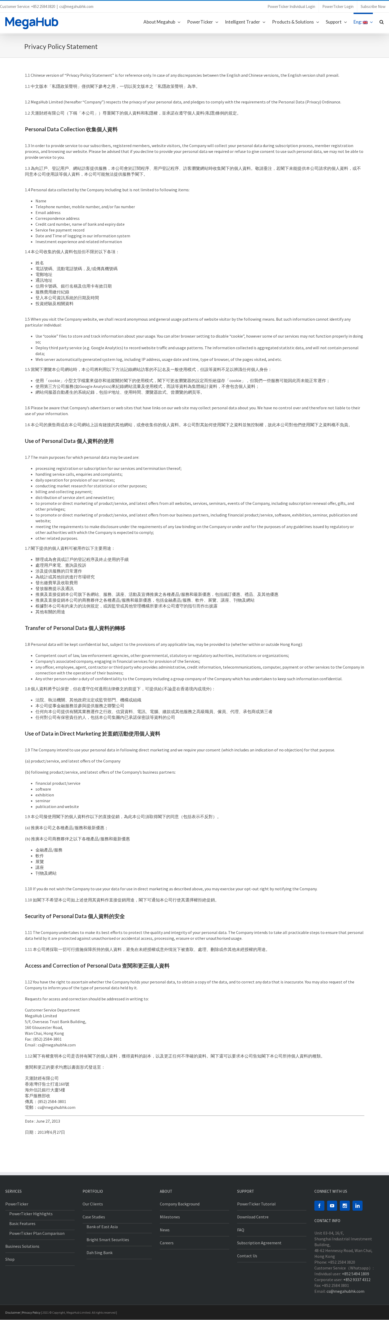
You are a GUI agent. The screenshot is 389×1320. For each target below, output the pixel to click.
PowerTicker (16, 1203)
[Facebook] (319, 1206)
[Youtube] (332, 1206)
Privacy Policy (31, 1312)
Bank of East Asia (102, 1226)
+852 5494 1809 (355, 1273)
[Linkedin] (357, 1206)
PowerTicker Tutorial (256, 1203)
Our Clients (93, 1203)
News (165, 1229)
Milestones (170, 1216)
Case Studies (94, 1216)
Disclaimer (12, 1312)
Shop (10, 1259)
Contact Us (247, 1255)
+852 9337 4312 (356, 1279)
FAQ (240, 1229)
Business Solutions (22, 1246)
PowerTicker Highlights (31, 1213)
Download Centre (253, 1216)
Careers (167, 1242)
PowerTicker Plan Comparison (37, 1233)
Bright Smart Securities (108, 1239)
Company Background (180, 1203)
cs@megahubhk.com (76, 6)
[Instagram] (345, 1206)
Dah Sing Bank (99, 1252)
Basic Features (22, 1223)
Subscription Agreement (259, 1242)
